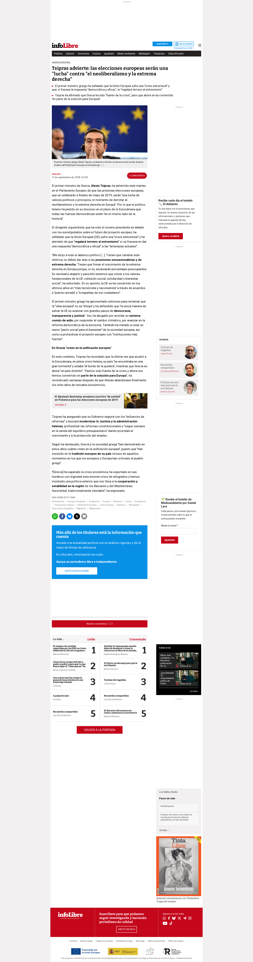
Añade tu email (169, 525)
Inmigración (140, 501)
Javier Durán (110, 683)
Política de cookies (175, 941)
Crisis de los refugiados (62, 508)
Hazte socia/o (126, 929)
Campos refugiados (76, 501)
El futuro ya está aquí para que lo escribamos (120, 664)
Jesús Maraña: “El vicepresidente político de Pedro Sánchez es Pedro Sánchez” (167, 678)
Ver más (163, 830)
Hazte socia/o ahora (77, 571)
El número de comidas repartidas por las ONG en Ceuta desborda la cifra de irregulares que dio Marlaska (69, 649)
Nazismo (121, 505)
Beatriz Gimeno (111, 669)
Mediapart (144, 53)
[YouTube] (165, 923)
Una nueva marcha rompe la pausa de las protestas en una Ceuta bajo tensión (68, 679)
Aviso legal (140, 941)
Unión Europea (107, 505)
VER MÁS (194, 691)
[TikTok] (171, 923)
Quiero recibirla (170, 236)
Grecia (128, 501)
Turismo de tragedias (115, 680)
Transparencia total (183, 48)
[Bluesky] (174, 918)
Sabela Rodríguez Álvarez (116, 654)
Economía (83, 53)
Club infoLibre (175, 53)
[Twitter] (179, 918)
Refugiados (134, 505)
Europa (106, 501)
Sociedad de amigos (124, 941)
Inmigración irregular (64, 505)
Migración (81, 508)
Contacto (73, 941)
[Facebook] (169, 918)
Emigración (94, 501)
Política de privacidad (156, 941)
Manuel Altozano (61, 654)
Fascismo (117, 501)
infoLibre (57, 686)
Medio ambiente (126, 53)
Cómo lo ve (165, 647)
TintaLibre (159, 53)
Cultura (96, 53)
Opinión (70, 53)
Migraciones (95, 508)
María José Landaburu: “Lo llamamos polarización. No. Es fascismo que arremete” (167, 660)
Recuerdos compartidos (65, 711)
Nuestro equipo (86, 941)
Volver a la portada (99, 730)
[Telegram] (184, 918)
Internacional (58, 501)
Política (58, 53)
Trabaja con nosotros (104, 941)
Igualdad (109, 53)
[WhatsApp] (164, 918)
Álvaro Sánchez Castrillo (64, 670)
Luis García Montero (62, 715)
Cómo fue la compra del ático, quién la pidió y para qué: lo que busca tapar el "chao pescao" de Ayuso (69, 665)
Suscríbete (162, 44)
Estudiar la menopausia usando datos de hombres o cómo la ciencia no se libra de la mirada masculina (120, 649)
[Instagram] (189, 918)
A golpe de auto (61, 695)
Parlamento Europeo (87, 505)
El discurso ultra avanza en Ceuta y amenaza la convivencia (120, 711)
